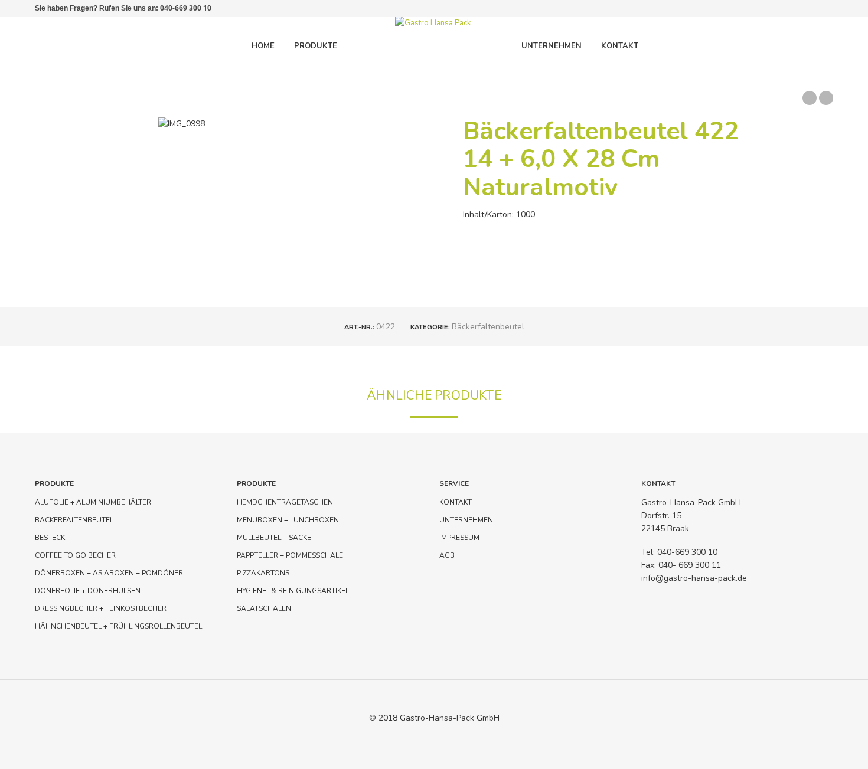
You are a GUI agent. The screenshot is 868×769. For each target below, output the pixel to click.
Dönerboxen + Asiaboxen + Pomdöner (109, 573)
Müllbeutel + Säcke (274, 537)
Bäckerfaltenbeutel (488, 326)
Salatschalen (264, 608)
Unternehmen (466, 520)
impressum (459, 537)
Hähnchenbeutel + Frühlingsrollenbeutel (118, 626)
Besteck (50, 537)
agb (447, 555)
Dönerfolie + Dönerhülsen (88, 590)
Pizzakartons (263, 573)
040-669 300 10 (185, 8)
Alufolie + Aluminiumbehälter (93, 502)
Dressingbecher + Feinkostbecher (101, 608)
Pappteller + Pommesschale (290, 555)
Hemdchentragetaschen (285, 502)
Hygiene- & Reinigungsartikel (293, 590)
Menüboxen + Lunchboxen (288, 520)
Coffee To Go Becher (75, 555)
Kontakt (455, 502)
